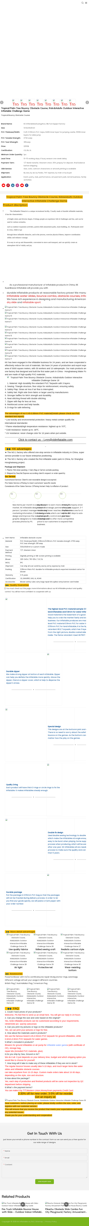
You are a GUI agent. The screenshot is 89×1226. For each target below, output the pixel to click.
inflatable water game (57, 1045)
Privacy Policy (51, 1221)
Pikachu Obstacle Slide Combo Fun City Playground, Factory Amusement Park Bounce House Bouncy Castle (65, 1210)
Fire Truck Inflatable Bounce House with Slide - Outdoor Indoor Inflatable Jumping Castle (22, 1210)
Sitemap (39, 1221)
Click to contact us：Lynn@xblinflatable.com (45, 439)
